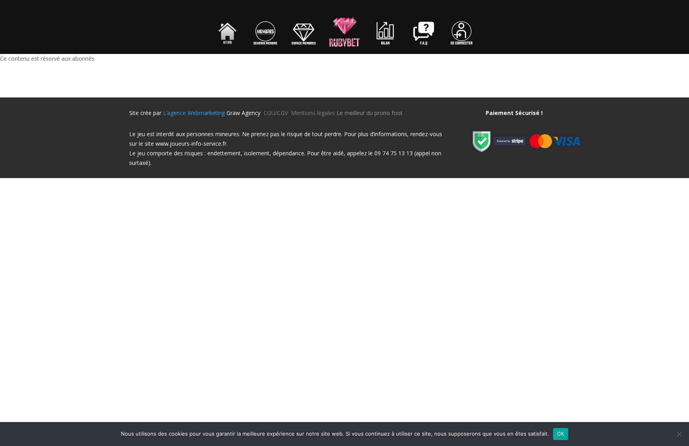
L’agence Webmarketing (194, 113)
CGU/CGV (277, 113)
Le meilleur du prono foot (370, 113)
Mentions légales (313, 113)
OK (561, 433)
